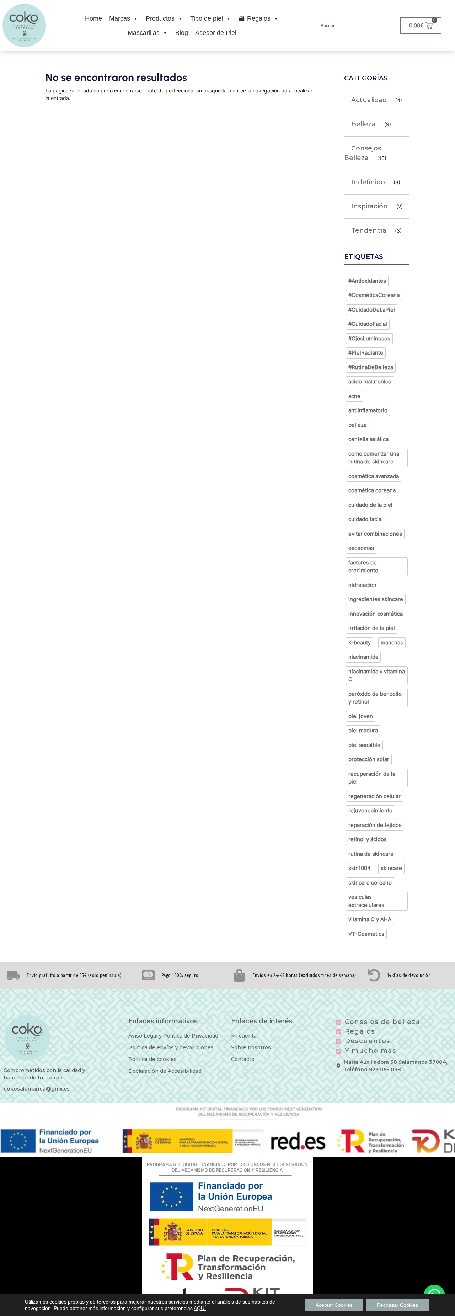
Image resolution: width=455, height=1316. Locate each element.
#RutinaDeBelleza (370, 367)
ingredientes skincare (375, 599)
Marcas (119, 18)
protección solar (368, 759)
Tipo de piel (206, 18)
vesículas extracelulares (366, 900)
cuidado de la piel (370, 505)
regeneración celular (374, 796)
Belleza (363, 124)
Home (93, 18)
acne (354, 396)
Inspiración (369, 206)
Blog (181, 32)
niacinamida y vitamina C (376, 675)
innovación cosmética (375, 613)
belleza (357, 424)
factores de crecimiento (363, 566)
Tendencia (368, 230)
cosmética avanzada (373, 476)
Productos (160, 18)
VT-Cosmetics (366, 933)
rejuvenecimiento (370, 810)
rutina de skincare (371, 853)
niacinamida (363, 656)
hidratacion (362, 585)
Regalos (259, 18)
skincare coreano (370, 882)
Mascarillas (144, 32)
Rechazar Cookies (397, 1305)
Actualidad (369, 100)
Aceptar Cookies (334, 1305)
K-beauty (359, 642)
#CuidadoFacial (367, 323)
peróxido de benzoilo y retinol (375, 697)
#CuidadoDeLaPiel (371, 309)
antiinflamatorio (367, 410)
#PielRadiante (365, 352)
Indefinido (368, 182)
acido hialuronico (369, 381)
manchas (392, 642)
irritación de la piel (371, 628)
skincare (391, 868)
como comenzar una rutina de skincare (373, 457)
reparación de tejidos (375, 825)
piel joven (360, 716)
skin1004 (359, 868)
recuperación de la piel (371, 777)
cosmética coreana (372, 490)
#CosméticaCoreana (374, 295)
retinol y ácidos (367, 839)
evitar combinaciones (375, 533)
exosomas (361, 548)
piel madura (363, 730)
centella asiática (368, 439)
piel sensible (364, 745)
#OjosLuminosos (369, 338)
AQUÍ (200, 1308)
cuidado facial (365, 519)
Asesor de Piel (215, 32)
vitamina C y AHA (369, 919)
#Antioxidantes (367, 280)
